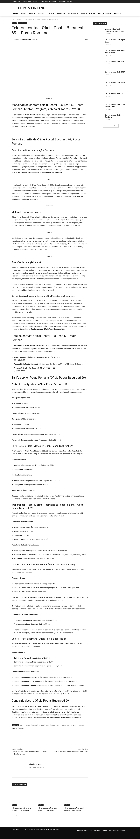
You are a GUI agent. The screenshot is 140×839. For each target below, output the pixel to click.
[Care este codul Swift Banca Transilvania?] (98, 53)
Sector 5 (14, 728)
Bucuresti (27, 725)
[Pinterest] (37, 45)
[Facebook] (26, 45)
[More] (47, 45)
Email (47, 725)
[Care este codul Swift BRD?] (98, 85)
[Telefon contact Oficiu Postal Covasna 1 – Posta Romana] (24, 797)
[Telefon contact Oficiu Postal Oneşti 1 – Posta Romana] (50, 797)
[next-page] (16, 815)
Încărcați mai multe (110, 126)
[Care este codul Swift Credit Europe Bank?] (98, 107)
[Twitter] (32, 45)
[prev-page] (13, 815)
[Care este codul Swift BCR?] (98, 64)
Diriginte (41, 725)
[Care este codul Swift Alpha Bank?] (98, 42)
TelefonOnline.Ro (34, 830)
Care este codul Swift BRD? (115, 83)
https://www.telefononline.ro (37, 767)
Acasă (13, 20)
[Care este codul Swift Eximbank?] (98, 118)
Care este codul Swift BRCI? (115, 72)
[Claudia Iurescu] (13, 39)
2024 (21, 725)
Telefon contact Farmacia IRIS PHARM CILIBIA (71, 752)
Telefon (21, 728)
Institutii (19, 20)
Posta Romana (22, 23)
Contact (34, 725)
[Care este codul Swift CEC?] (98, 96)
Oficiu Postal (55, 725)
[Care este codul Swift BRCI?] (98, 74)
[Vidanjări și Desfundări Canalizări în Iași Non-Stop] (98, 31)
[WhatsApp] (42, 45)
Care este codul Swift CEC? (115, 93)
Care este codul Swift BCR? (115, 61)
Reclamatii (81, 725)
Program (73, 725)
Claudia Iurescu (26, 39)
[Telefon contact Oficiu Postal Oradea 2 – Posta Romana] (76, 797)
